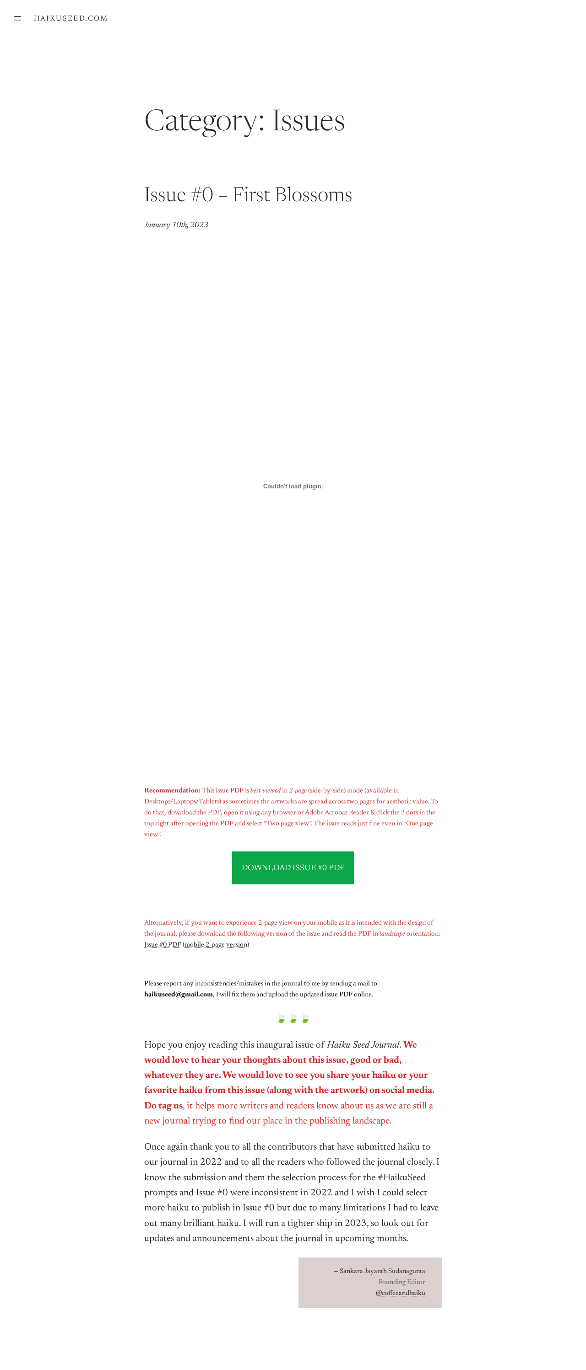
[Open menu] (17, 18)
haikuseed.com (71, 18)
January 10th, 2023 (176, 225)
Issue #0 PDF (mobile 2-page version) (196, 945)
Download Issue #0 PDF (293, 868)
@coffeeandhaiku (400, 1293)
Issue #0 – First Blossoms (248, 197)
